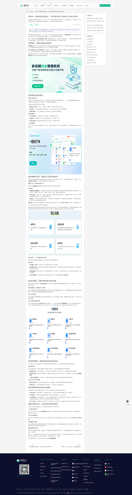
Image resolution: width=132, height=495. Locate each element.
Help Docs (86, 463)
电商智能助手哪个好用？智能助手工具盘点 (95, 21)
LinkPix (49, 5)
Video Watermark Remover (55, 464)
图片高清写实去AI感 (91, 52)
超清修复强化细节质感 (91, 49)
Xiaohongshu (109, 467)
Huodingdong (72, 489)
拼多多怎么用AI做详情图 (92, 54)
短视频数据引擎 (90, 39)
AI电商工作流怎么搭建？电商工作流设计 (95, 27)
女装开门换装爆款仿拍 (91, 57)
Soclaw (41, 473)
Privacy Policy (97, 468)
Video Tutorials (87, 466)
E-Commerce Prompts (89, 482)
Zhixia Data (26, 489)
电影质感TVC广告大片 (91, 46)
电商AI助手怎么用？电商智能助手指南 (95, 25)
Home (35, 5)
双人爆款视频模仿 (90, 60)
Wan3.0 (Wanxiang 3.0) (66, 469)
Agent (41, 469)
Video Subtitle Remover (56, 467)
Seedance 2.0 (64, 463)
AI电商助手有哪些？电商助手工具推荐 (95, 18)
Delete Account (97, 471)
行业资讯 (85, 476)
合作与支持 (64, 5)
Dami (39, 489)
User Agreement (98, 465)
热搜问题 (85, 479)
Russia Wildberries (50, 489)
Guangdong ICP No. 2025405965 (58, 492)
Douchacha (65, 489)
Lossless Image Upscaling (54, 481)
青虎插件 (71, 5)
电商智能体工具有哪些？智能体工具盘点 (95, 30)
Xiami (56, 489)
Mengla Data (33, 489)
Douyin (108, 463)
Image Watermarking (55, 474)
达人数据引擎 (89, 44)
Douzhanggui (80, 489)
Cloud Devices (43, 476)
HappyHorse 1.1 (64, 466)
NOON (42, 489)
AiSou (60, 489)
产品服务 (42, 5)
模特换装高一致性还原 (91, 62)
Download (79, 5)
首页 (27, 11)
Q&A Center (86, 473)
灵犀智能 (86, 489)
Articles (85, 469)
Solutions (56, 5)
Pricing (86, 5)
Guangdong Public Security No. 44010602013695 (80, 492)
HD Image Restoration (56, 477)
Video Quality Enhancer (56, 470)
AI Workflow (43, 466)
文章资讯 (32, 11)
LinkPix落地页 (90, 41)
